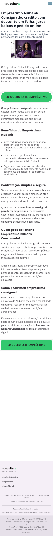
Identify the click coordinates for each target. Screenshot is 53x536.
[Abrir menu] (50, 3)
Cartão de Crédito (10, 477)
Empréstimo (7, 481)
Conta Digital (8, 486)
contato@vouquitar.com (34, 501)
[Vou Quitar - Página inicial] (12, 3)
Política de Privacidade (31, 509)
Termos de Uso (18, 509)
